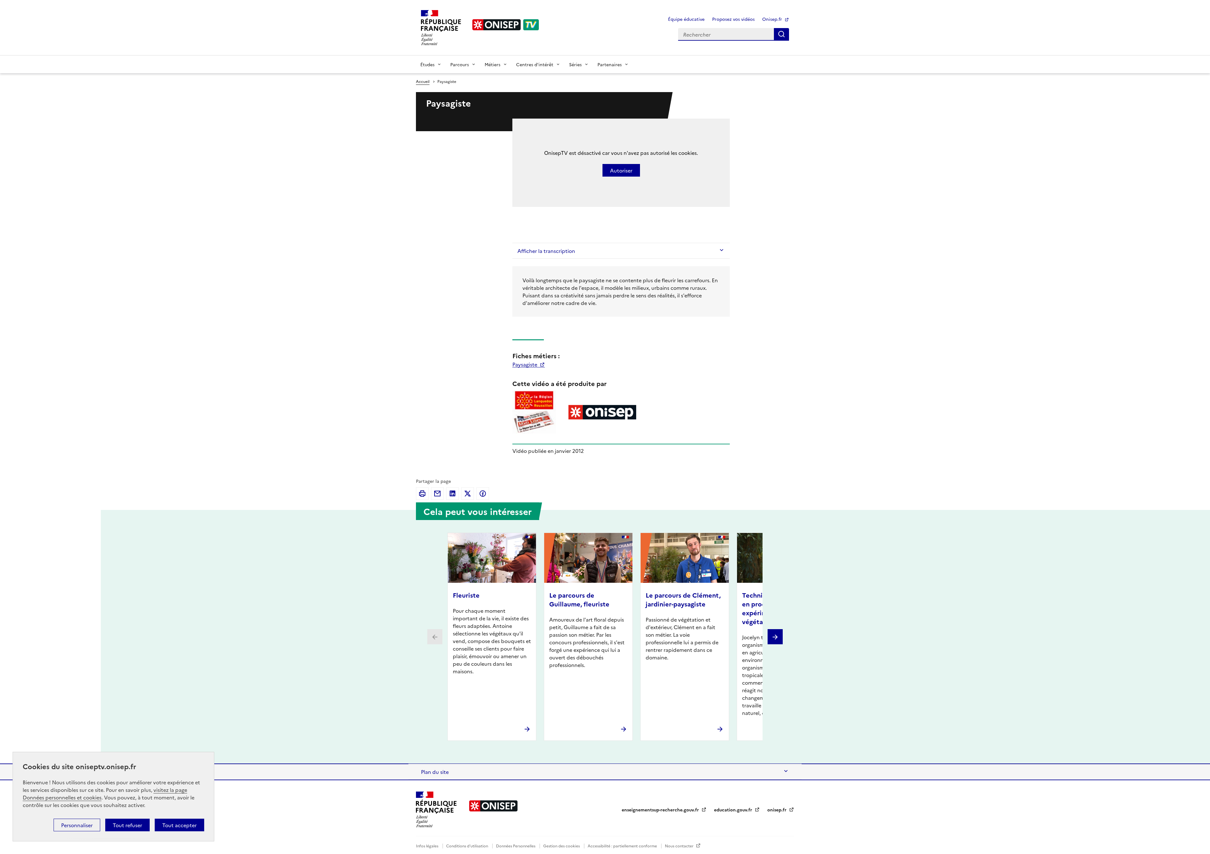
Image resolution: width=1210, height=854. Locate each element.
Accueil (422, 81)
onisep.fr (777, 809)
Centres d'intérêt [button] (534, 64)
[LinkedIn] (452, 493)
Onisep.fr (772, 19)
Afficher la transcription (546, 250)
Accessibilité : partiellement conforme (623, 845)
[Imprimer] (422, 493)
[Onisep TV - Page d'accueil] (505, 24)
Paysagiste (525, 364)
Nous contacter (679, 845)
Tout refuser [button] (127, 825)
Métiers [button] (492, 64)
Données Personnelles (516, 845)
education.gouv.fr (733, 809)
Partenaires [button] (609, 64)
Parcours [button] (459, 64)
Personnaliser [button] (77, 825)
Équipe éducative (686, 19)
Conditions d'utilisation (467, 845)
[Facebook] (482, 493)
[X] (467, 493)
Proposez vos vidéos (733, 19)
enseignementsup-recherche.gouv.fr (661, 809)
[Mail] (437, 493)
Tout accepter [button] (179, 825)
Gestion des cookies (562, 845)
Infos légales (427, 845)
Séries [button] (575, 64)
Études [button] (427, 64)
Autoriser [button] (621, 170)
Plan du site (435, 771)
